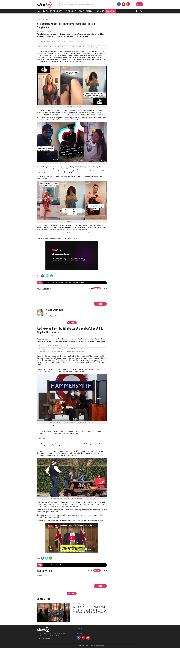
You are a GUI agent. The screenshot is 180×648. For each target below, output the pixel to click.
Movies (45, 11)
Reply (51, 316)
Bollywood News (56, 11)
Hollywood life (70, 11)
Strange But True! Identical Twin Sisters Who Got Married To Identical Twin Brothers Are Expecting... (68, 47)
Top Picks (89, 11)
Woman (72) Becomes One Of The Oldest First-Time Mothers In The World (61, 41)
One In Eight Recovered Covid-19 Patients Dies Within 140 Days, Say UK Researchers (64, 349)
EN (138, 4)
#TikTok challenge (58, 283)
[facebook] (119, 4)
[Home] (39, 11)
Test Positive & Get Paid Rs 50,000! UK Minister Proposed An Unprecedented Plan (63, 346)
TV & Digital (110, 11)
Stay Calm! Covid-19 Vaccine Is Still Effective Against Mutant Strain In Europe (61, 352)
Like (47, 316)
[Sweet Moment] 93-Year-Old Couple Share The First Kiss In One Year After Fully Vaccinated (66, 44)
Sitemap (79, 633)
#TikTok (48, 283)
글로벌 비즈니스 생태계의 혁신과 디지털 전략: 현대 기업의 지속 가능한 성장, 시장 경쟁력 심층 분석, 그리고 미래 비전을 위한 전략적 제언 (90, 609)
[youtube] (123, 4)
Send (100, 303)
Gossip (81, 11)
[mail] (133, 4)
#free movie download (66, 5)
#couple (68, 283)
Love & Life (100, 11)
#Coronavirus (50, 565)
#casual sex (59, 565)
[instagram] (128, 4)
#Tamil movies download (84, 5)
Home (38, 19)
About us (79, 628)
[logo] (45, 4)
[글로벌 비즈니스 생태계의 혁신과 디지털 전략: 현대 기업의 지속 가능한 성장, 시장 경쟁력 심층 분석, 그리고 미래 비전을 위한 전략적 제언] (53, 612)
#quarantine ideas (78, 283)
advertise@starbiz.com (45, 638)
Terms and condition (83, 631)
